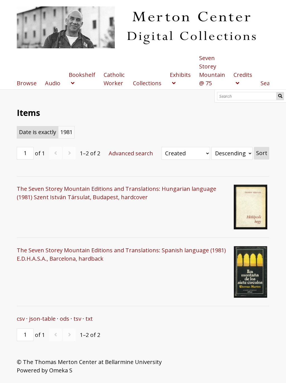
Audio (52, 83)
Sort (261, 153)
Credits (242, 74)
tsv (77, 318)
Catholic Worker (114, 79)
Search (280, 96)
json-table (42, 318)
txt (89, 318)
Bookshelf (82, 74)
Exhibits (180, 74)
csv (21, 318)
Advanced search (131, 153)
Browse (27, 83)
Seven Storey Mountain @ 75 (212, 70)
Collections (147, 83)
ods (64, 318)
